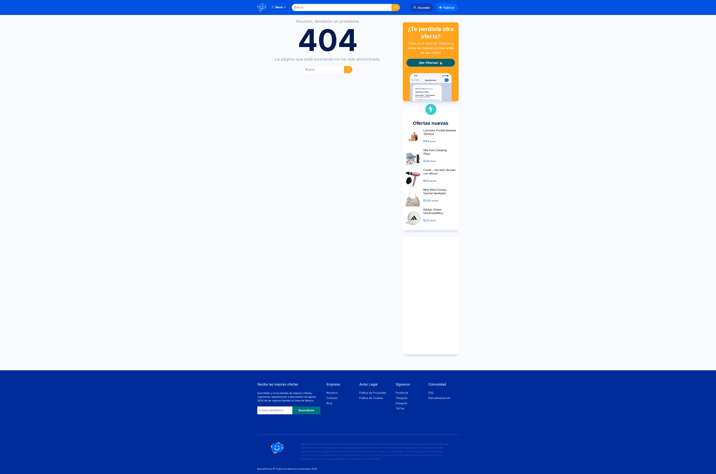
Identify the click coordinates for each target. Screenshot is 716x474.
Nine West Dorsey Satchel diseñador (435, 191)
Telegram (401, 398)
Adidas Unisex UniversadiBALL (433, 211)
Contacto (332, 398)
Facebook (402, 392)
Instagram (401, 403)
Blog (329, 403)
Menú (279, 7)
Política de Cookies (371, 398)
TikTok (400, 408)
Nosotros (332, 392)
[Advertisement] (431, 296)
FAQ (430, 392)
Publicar (449, 8)
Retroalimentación (439, 398)
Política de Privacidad (372, 392)
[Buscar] (396, 7)
